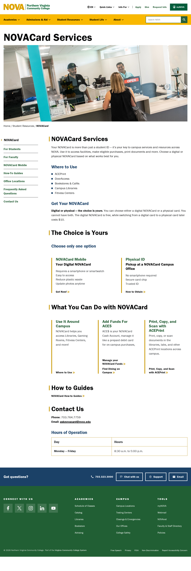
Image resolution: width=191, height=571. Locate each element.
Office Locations (14, 181)
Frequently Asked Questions (15, 191)
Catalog (78, 512)
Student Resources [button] (68, 19)
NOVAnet (162, 519)
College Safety (123, 532)
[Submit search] (184, 19)
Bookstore (80, 525)
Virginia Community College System (71, 550)
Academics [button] (10, 19)
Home (7, 126)
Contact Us (11, 201)
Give (147, 7)
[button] (92, 7)
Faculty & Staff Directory (170, 525)
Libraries (79, 519)
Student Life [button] (97, 19)
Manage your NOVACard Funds (112, 361)
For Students (12, 149)
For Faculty (11, 157)
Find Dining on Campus (111, 370)
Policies (161, 532)
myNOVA (180, 7)
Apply (138, 7)
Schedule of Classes (85, 505)
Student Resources (23, 126)
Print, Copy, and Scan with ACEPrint (161, 370)
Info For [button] (122, 7)
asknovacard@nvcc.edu (75, 421)
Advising (79, 532)
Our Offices (121, 525)
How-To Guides (13, 173)
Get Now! (61, 291)
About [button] (117, 19)
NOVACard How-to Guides (66, 396)
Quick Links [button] (106, 7)
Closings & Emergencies (128, 519)
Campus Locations (125, 505)
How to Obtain (134, 291)
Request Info (160, 7)
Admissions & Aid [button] (37, 19)
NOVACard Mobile (15, 165)
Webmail (162, 512)
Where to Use (64, 372)
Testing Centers (124, 512)
